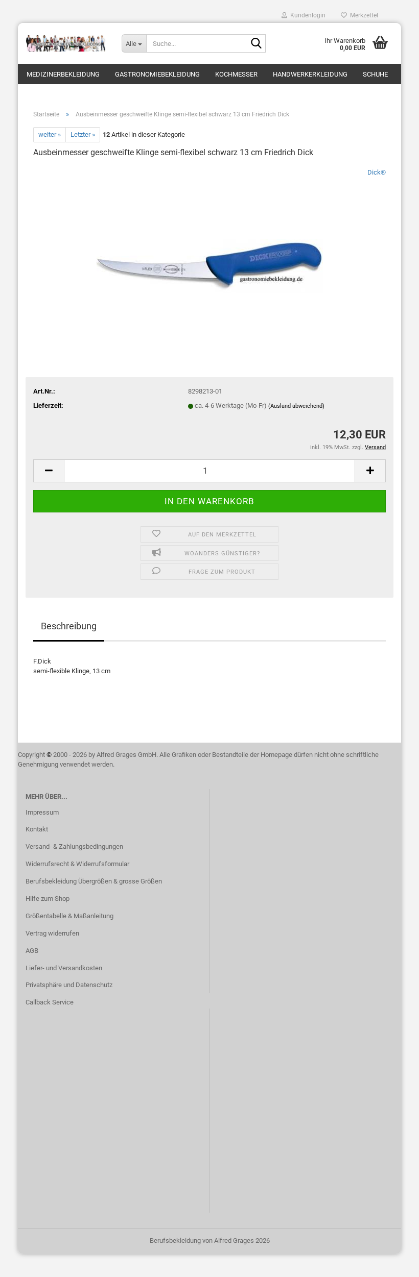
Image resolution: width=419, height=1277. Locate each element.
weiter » (49, 134)
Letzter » (83, 134)
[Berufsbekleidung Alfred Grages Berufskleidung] (66, 43)
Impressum (42, 812)
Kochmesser (236, 74)
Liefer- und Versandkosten (64, 968)
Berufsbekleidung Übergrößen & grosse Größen (94, 881)
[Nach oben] (391, 1261)
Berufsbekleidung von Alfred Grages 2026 (210, 1240)
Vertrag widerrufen (52, 933)
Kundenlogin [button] (306, 15)
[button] (48, 470)
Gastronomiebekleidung (157, 74)
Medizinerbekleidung (63, 74)
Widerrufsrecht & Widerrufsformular (77, 864)
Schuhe (375, 74)
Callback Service (50, 1002)
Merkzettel (362, 15)
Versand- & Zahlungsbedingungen (74, 846)
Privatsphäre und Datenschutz (69, 985)
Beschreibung (69, 626)
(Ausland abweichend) (296, 406)
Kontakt (37, 829)
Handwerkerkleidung (310, 74)
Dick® (376, 172)
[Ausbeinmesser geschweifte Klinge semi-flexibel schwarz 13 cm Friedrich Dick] (210, 244)
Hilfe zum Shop (47, 898)
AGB (32, 950)
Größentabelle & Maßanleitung (69, 916)
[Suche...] (256, 44)
